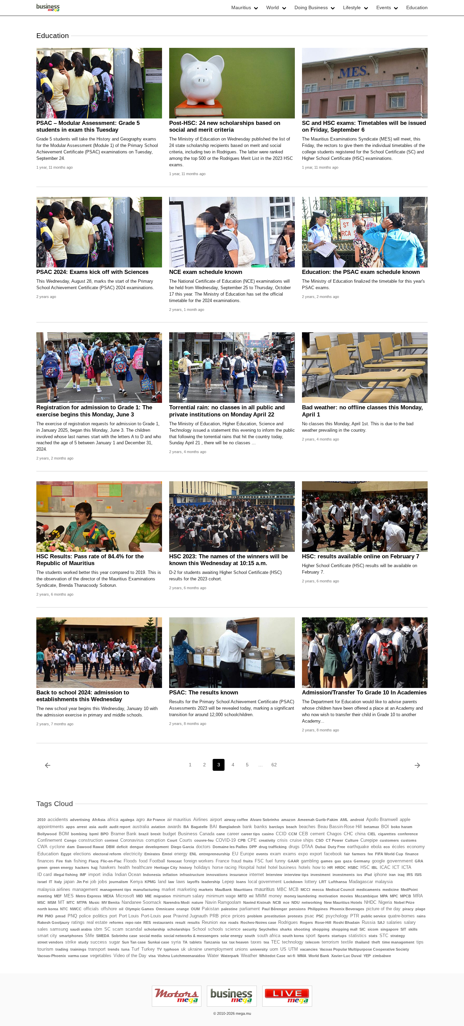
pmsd (60, 916)
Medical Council (340, 890)
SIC (362, 929)
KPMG (150, 882)
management (85, 889)
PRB (214, 916)
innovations (217, 875)
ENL (193, 854)
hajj (94, 867)
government (400, 860)
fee (370, 854)
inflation (170, 875)
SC (107, 929)
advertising (80, 820)
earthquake (358, 846)
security (250, 929)
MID (139, 896)
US (283, 949)
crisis (282, 840)
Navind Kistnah (257, 902)
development (157, 847)
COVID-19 (226, 840)
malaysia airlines (53, 889)
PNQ (72, 916)
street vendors (50, 942)
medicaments (368, 890)
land (162, 881)
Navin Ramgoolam (223, 902)
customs (408, 840)
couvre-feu (204, 840)
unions (241, 949)
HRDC (340, 867)
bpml (94, 834)
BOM (64, 834)
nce (286, 902)
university (259, 949)
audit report (119, 827)
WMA (301, 956)
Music (94, 902)
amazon (288, 820)
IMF (83, 875)
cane (220, 834)
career (233, 834)
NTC (64, 909)
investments (344, 875)
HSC (365, 867)
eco (386, 847)
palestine (229, 909)
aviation (158, 827)
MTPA (82, 902)
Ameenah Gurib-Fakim (318, 820)
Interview (274, 875)
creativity (267, 840)
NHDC (370, 902)
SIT (403, 929)
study (83, 942)
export (316, 854)
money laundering (300, 896)
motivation (328, 896)
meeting (44, 896)
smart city (47, 935)
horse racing (224, 867)
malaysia (384, 881)
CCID (281, 834)
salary (410, 922)
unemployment (218, 949)
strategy (397, 936)
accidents (58, 819)
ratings (78, 922)
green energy (61, 867)
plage (420, 909)
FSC (259, 861)
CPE (252, 840)
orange (182, 909)
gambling (310, 861)
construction (90, 840)
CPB (242, 840)
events (262, 854)
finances (45, 861)
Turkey (148, 949)
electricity (132, 854)
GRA (419, 861)
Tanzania (212, 942)
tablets (196, 942)
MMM (261, 896)
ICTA (406, 867)
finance (411, 854)
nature (197, 902)
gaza (347, 861)
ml (251, 896)
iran (392, 875)
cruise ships (302, 840)
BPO (105, 834)
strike (70, 942)
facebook (333, 854)
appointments (50, 826)
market (168, 889)
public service (373, 916)
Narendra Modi (176, 902)
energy (181, 854)
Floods (130, 861)
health (124, 867)
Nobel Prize (404, 902)
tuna (125, 949)
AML (344, 820)
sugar (114, 942)
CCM (292, 834)
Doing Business (311, 7)
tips (420, 942)
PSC (320, 916)
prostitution (275, 916)
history (185, 867)
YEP (367, 956)
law (171, 882)
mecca (318, 890)
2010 (41, 820)
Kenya (136, 881)
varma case (78, 956)
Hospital (246, 867)
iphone (380, 874)
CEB (303, 834)
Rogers (306, 922)
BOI (385, 826)
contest (111, 840)
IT (50, 882)
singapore (389, 929)
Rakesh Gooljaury (53, 922)
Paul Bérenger (274, 909)
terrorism (330, 942)
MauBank (223, 890)
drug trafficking (273, 847)
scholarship (154, 929)
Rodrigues (288, 922)
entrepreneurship (214, 854)
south (250, 936)
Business (187, 833)
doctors (203, 846)
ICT (395, 867)
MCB (294, 889)
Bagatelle (199, 827)
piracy (408, 909)
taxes (256, 942)
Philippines (318, 909)
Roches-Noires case (258, 922)
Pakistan (210, 909)
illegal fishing (66, 875)
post (167, 916)
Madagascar (361, 881)
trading (61, 949)
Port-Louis (151, 916)
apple (405, 819)
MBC (282, 889)
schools (215, 929)
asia (92, 827)
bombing (79, 834)
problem (254, 916)
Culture (351, 840)
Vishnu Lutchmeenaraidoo (181, 956)
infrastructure (192, 875)
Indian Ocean (128, 874)
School (199, 929)
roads (233, 922)
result (180, 922)
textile (347, 942)
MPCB (405, 896)
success (98, 942)
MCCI (305, 890)
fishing (80, 861)
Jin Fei (82, 882)
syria (176, 942)
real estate (97, 922)
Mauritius (241, 7)
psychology (337, 916)
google (378, 861)
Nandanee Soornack (141, 902)
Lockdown (293, 882)
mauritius (264, 889)
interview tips (296, 875)
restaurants (163, 922)
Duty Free (336, 847)
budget (169, 834)
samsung (59, 929)
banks (260, 826)
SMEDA (102, 936)
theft (376, 942)
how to (319, 867)
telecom (312, 942)
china (360, 834)
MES (69, 896)
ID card (44, 874)
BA (186, 827)
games (327, 861)
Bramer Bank (124, 834)
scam (117, 929)
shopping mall (344, 929)
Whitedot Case (272, 956)
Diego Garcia (182, 847)
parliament (249, 909)
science (232, 929)
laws (180, 881)
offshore (109, 909)
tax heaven (239, 942)
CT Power (334, 840)
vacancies (309, 949)
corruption (155, 840)
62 (274, 764)
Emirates (152, 854)
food (143, 861)
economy (416, 846)
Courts (185, 840)
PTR (354, 916)
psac (309, 916)
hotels (304, 867)
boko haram (401, 827)
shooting (302, 929)
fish (68, 861)
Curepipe (369, 840)
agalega (127, 820)
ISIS (418, 875)
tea (266, 942)
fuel (269, 861)
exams (289, 854)
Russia (368, 922)
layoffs (193, 882)
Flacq (94, 861)
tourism (45, 949)
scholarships (178, 929)
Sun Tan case (134, 942)
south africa (268, 935)
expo (303, 854)
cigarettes (387, 834)
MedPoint (409, 890)
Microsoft (125, 896)
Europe (247, 854)
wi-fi (291, 956)
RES (147, 922)
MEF (58, 896)
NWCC (76, 909)
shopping (320, 929)
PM (40, 916)
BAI (213, 826)
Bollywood (47, 834)
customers (389, 840)
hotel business (282, 867)
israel (42, 882)
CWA (42, 846)
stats (373, 936)
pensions (297, 909)
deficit (122, 847)
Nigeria (385, 902)
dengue (136, 847)
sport (311, 935)
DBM (110, 847)
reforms (116, 922)
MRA (418, 896)
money (275, 896)
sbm (98, 929)
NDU (295, 902)
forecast (174, 861)
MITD (242, 896)
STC (383, 935)
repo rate (133, 922)
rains (421, 916)
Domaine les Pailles (230, 847)
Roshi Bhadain (346, 922)
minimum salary (188, 896)
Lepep (228, 881)
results (194, 922)
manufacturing (146, 890)
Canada (206, 834)
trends (113, 949)
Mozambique (366, 896)
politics (100, 915)
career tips (250, 834)
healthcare (142, 867)
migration (162, 896)
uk (183, 949)
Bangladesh (229, 827)
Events (383, 7)
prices (238, 915)
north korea (47, 909)
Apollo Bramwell (382, 819)
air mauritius (179, 819)
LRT (322, 882)
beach (291, 827)
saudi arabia (81, 929)
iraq (401, 875)
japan (69, 881)
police (85, 916)
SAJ (381, 922)
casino (268, 834)
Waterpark (230, 956)
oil (121, 909)
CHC (348, 834)
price (225, 916)
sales (42, 929)
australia (140, 826)
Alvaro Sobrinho (264, 820)
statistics (358, 935)
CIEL (372, 834)
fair (347, 854)
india (108, 874)
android (357, 820)
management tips (115, 890)
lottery (311, 881)
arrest (82, 827)
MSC (41, 902)
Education (417, 7)
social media (150, 936)
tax (224, 942)
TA (185, 942)
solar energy (231, 936)
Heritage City (165, 867)
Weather (249, 955)
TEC (275, 942)
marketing (187, 889)
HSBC (353, 867)
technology (292, 942)
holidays (202, 867)
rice (223, 922)
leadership (210, 882)
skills (412, 929)
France (222, 861)
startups (339, 936)
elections (82, 854)
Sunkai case (158, 942)
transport (97, 949)
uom (274, 949)
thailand (362, 942)
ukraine (195, 949)
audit (102, 827)
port (113, 916)
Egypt (66, 854)
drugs (294, 846)
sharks (286, 929)
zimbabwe (382, 956)
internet (256, 874)
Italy (58, 882)
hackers (82, 867)
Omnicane (165, 909)
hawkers (108, 867)
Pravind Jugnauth (190, 916)
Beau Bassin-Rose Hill (340, 826)
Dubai (320, 847)
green (42, 867)
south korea (293, 936)
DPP (253, 847)
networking (312, 902)
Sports (323, 936)
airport (216, 819)
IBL (375, 867)
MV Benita (111, 902)
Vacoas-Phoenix (51, 956)
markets (206, 890)
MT (61, 902)
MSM (52, 902)
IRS (410, 875)
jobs (102, 881)
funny (280, 861)
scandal (133, 929)
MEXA (108, 896)
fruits (248, 861)
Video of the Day (129, 955)
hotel (261, 867)
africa (112, 819)
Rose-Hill (323, 922)
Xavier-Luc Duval (346, 956)
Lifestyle (352, 7)
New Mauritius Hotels (343, 902)
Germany (362, 861)
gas (338, 861)
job (93, 881)
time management (398, 942)
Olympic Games (139, 909)
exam (275, 854)
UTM (293, 949)
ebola (376, 846)
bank (247, 826)
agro (140, 819)
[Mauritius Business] (48, 8)
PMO (49, 916)
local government (265, 881)
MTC (71, 902)
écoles (398, 846)
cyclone (57, 846)
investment (320, 875)
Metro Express (88, 896)
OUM (195, 909)
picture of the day (383, 909)
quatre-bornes (401, 916)
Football (157, 861)
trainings (78, 949)
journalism (118, 882)
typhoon (171, 949)
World (272, 7)
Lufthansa (337, 882)
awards (174, 826)
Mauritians (243, 890)
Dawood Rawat (90, 847)
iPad (368, 875)
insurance (238, 875)
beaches (307, 826)
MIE (148, 896)
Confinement (49, 840)
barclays (276, 827)
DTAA (307, 846)
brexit (155, 834)
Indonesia (152, 875)
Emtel (167, 854)
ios (359, 875)
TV (159, 949)
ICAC (385, 867)
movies (346, 896)
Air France (156, 820)
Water (213, 955)
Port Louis (129, 916)
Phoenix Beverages (347, 909)
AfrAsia (98, 820)
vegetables (100, 955)
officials (91, 909)
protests (295, 916)
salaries (394, 922)
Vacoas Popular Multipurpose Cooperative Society (364, 949)
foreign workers (199, 861)
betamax (371, 827)
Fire (59, 861)
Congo (70, 840)
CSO (320, 840)
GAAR (293, 861)
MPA (384, 896)
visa (152, 956)
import (94, 874)
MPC (394, 896)
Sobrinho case (124, 936)
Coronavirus (132, 840)
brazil (143, 834)
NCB (277, 902)
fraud (236, 861)
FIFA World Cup (389, 854)
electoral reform (107, 854)
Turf (135, 949)
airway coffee (236, 820)
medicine (390, 890)
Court (172, 840)
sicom (373, 929)
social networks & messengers (191, 936)
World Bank (318, 956)
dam (71, 847)
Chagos (334, 834)
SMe (89, 935)
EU (235, 854)
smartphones (71, 936)
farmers (358, 854)
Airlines (200, 819)
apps (70, 827)
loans (241, 882)
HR (330, 867)
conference (408, 834)
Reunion (210, 922)
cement (317, 834)
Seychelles (268, 929)
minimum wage (221, 896)
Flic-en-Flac (111, 861)
